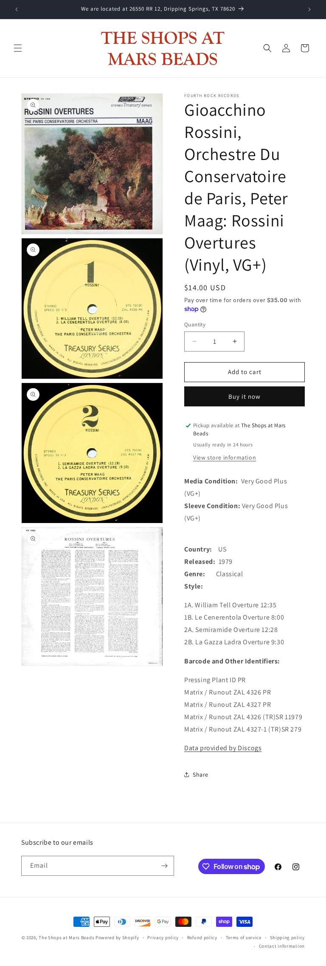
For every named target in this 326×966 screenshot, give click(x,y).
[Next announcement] (309, 9)
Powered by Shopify (117, 937)
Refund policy (202, 937)
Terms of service (243, 937)
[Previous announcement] (16, 9)
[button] (17, 48)
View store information (224, 457)
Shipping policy (287, 937)
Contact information (282, 946)
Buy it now (244, 396)
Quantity (194, 324)
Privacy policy (163, 937)
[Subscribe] (164, 866)
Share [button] (200, 774)
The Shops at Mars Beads (66, 937)
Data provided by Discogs (222, 747)
